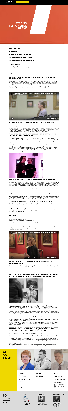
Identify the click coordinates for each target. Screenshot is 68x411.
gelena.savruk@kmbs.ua (42, 404)
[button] (47, 2)
